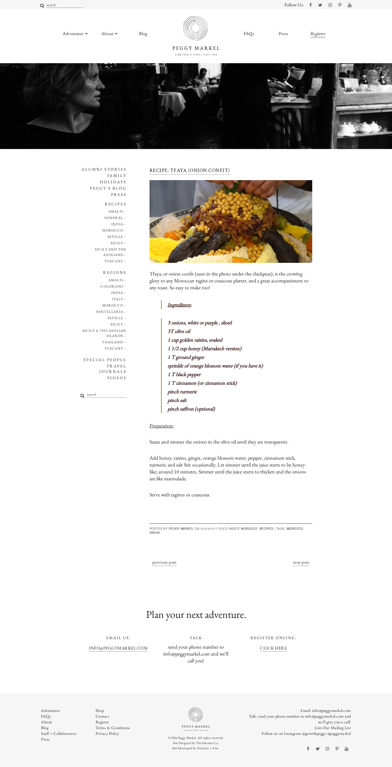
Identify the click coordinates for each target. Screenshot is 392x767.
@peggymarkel (339, 733)
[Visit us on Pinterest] (339, 5)
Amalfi (115, 211)
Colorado (111, 286)
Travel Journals (112, 368)
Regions (115, 272)
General (113, 217)
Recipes (116, 204)
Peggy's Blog (108, 188)
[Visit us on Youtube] (349, 5)
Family (117, 175)
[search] (42, 6)
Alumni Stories (103, 169)
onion (155, 533)
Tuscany (113, 261)
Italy (117, 299)
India (117, 224)
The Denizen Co (207, 743)
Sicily (116, 243)
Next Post (301, 562)
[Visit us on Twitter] (320, 5)
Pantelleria (109, 311)
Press (119, 194)
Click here (273, 648)
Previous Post (164, 562)
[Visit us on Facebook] (310, 5)
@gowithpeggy (314, 733)
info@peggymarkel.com (118, 648)
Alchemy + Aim (208, 748)
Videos (117, 377)
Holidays (113, 181)
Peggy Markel (181, 529)
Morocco (112, 230)
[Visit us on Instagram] (330, 5)
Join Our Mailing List (333, 727)
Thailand (112, 342)
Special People (105, 359)
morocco (295, 529)
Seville (115, 236)
